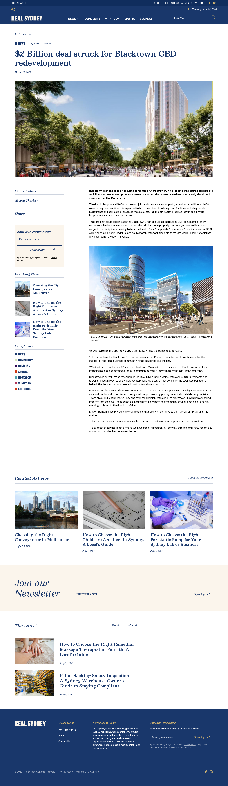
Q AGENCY (93, 772)
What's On (112, 18)
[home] (26, 19)
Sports (130, 18)
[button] (74, 18)
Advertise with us (192, 3)
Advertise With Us (67, 730)
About (158, 3)
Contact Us (171, 3)
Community (92, 18)
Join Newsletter (21, 3)
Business (146, 18)
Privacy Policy (65, 772)
